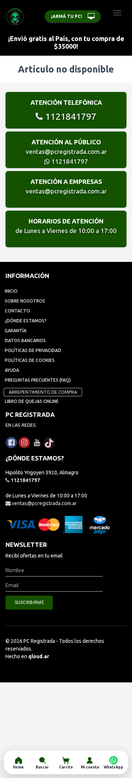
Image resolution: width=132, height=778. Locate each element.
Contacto (17, 310)
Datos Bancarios (25, 340)
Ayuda (12, 370)
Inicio (11, 291)
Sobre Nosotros (25, 301)
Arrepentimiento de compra (43, 392)
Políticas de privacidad (33, 350)
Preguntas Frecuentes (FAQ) (38, 380)
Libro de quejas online (32, 401)
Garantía (15, 330)
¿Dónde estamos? (26, 320)
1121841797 (69, 116)
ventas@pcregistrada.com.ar (66, 151)
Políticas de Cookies (30, 360)
